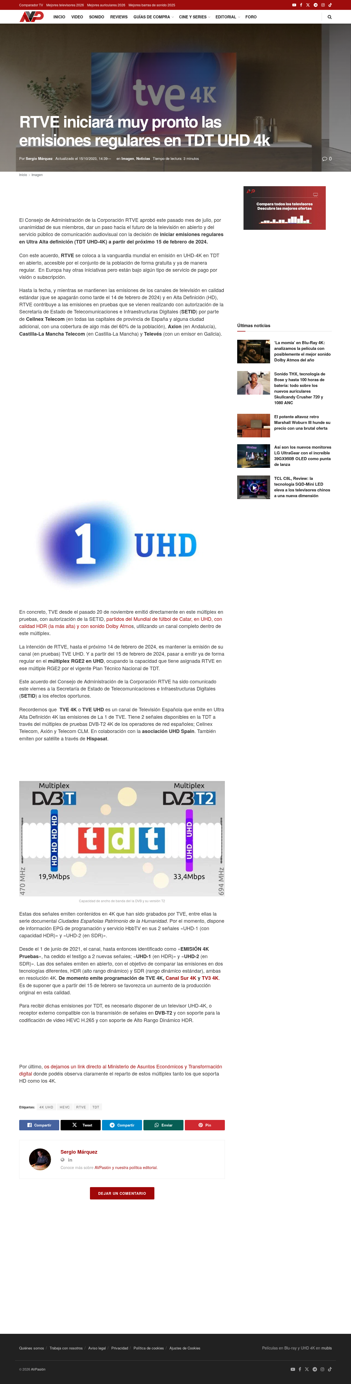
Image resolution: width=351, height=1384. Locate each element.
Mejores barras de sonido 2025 (152, 4)
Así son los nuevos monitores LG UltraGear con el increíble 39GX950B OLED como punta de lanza (302, 455)
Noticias (143, 158)
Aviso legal (97, 1348)
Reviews (119, 16)
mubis (326, 1348)
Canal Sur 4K (181, 977)
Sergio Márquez (39, 158)
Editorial (226, 16)
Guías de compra (152, 16)
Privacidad (119, 1348)
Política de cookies (149, 1348)
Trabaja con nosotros (66, 1348)
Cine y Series (192, 16)
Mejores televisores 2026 (65, 4)
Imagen (127, 158)
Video (77, 16)
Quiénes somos (31, 1348)
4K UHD (46, 1107)
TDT (95, 1107)
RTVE (81, 1107)
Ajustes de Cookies (184, 1348)
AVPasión (38, 1369)
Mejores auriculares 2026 (106, 4)
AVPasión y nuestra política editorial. (126, 1167)
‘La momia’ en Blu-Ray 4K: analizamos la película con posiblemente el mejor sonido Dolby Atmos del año (302, 351)
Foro (251, 16)
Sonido (96, 16)
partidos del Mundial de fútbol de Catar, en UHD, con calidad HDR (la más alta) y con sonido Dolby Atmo (120, 622)
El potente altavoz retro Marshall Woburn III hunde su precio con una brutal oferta (302, 422)
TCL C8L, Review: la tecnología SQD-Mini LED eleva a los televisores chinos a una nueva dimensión (302, 487)
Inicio (59, 16)
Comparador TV (31, 4)
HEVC (65, 1107)
